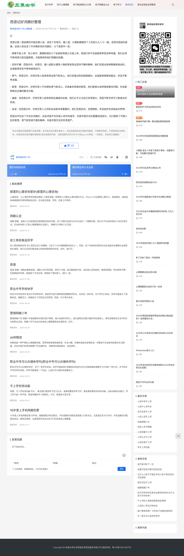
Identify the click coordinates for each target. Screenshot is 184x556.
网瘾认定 (16, 216)
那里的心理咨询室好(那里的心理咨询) (34, 192)
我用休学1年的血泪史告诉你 (148, 107)
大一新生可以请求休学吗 (149, 516)
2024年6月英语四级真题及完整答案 (152, 136)
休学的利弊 (141, 228)
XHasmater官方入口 (145, 350)
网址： (95, 463)
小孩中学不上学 (145, 401)
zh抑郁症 (16, 337)
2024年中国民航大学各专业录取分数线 (153, 197)
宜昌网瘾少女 (144, 422)
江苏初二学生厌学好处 (148, 505)
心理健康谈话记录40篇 (146, 272)
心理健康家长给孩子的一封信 (149, 286)
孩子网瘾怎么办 (102, 4)
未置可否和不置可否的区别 (150, 469)
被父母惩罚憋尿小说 (145, 301)
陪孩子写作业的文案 (145, 382)
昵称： (16, 463)
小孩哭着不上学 (145, 432)
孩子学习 (117, 4)
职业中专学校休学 (21, 289)
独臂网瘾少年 (144, 487)
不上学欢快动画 (20, 386)
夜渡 (13, 264)
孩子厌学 (49, 4)
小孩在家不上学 (145, 442)
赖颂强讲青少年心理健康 (21, 28)
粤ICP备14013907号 (121, 547)
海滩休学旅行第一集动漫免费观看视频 (153, 121)
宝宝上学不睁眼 (145, 427)
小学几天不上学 (145, 437)
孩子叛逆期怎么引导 (82, 4)
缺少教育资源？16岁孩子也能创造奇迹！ (156, 511)
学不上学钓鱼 (144, 447)
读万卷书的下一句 (146, 464)
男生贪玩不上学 (145, 482)
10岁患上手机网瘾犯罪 (24, 410)
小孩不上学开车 (145, 406)
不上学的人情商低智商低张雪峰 (152, 500)
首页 (9, 13)
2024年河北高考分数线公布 (148, 168)
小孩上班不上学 (145, 416)
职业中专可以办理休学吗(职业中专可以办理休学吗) (43, 361)
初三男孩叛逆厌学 (21, 240)
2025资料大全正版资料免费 (150, 94)
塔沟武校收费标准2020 (146, 182)
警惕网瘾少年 (18, 313)
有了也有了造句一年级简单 (148, 257)
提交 (121, 469)
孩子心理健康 (63, 4)
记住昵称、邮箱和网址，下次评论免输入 (31, 469)
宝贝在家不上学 (145, 411)
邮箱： (56, 463)
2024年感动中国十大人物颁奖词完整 (152, 243)
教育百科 (129, 4)
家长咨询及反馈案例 (146, 4)
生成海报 (97, 157)
